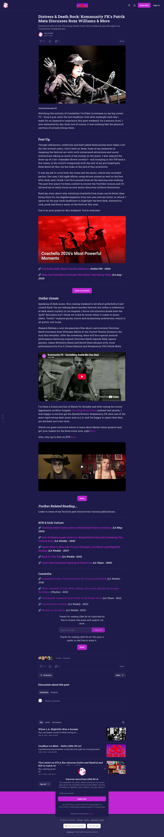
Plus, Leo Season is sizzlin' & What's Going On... (58, 732)
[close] (105, 769)
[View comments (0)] (50, 41)
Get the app (94, 826)
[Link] (35, 139)
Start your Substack (75, 826)
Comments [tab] (44, 692)
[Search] (129, 5)
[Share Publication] (134, 5)
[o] (82, 466)
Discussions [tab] (56, 722)
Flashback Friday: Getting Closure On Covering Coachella (74, 578)
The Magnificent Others (84, 410)
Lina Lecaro (48, 33)
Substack (70, 832)
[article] (82, 734)
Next (118, 675)
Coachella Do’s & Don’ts (55, 604)
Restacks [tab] (54, 692)
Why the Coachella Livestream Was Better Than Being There (76, 274)
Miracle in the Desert (53, 610)
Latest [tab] (47, 722)
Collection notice (97, 820)
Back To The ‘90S (51, 556)
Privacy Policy (100, 807)
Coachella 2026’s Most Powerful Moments (66, 268)
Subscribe (144, 5)
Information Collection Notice (81, 807)
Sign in (156, 5)
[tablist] (48, 692)
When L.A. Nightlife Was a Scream (58, 729)
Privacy (80, 820)
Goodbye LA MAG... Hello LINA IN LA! (59, 745)
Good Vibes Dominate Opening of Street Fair (67, 562)
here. (93, 430)
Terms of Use (93, 804)
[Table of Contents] (2, 418)
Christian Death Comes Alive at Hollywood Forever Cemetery (77, 527)
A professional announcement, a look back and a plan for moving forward (68, 749)
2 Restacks (66, 658)
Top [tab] (41, 722)
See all (43, 784)
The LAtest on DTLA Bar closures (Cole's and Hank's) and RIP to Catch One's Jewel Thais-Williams (70, 764)
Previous (47, 675)
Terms (86, 820)
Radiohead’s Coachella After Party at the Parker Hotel (72, 598)
